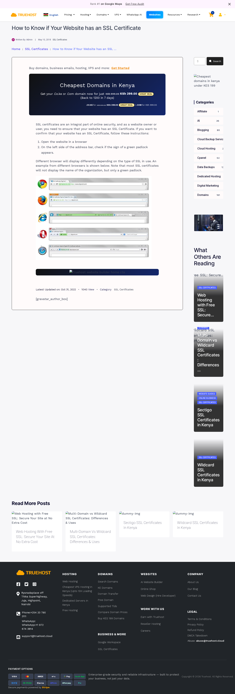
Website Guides (207, 394)
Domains (102, 14)
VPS (116, 14)
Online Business (207, 398)
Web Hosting (70, 581)
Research (192, 14)
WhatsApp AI (134, 14)
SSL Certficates (60, 39)
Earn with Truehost (152, 617)
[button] (51, 14)
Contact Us (194, 595)
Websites (155, 14)
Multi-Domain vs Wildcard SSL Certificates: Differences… (208, 352)
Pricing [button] (68, 14)
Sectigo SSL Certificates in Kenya (208, 417)
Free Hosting (70, 610)
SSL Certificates (108, 649)
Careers (145, 630)
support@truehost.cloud (37, 636)
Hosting (84, 14)
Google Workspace (109, 642)
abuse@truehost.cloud (210, 640)
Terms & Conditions (200, 619)
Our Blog (193, 589)
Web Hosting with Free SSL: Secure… (206, 305)
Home (16, 49)
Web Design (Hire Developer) (158, 595)
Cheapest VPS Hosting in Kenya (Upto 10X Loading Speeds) (77, 591)
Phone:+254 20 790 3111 (34, 614)
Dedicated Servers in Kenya (75, 602)
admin (29, 39)
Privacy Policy (196, 624)
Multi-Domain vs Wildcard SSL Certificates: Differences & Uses (90, 537)
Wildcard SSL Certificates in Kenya (208, 472)
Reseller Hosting (151, 623)
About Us (193, 582)
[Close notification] (229, 4)
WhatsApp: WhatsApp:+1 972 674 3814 (33, 625)
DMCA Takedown (197, 635)
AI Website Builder (152, 582)
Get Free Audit (134, 3)
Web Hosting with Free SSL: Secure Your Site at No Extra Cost (35, 537)
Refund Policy (196, 630)
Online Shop (148, 589)
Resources (174, 14)
